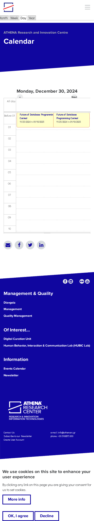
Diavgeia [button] (9, 303)
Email (8, 245)
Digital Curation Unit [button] (17, 339)
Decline (47, 516)
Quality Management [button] (18, 316)
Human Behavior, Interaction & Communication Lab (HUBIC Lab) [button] (47, 345)
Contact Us (9, 432)
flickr (81, 281)
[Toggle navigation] (87, 7)
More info (16, 499)
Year (32, 18)
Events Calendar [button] (15, 369)
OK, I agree (18, 516)
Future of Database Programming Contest (67, 116)
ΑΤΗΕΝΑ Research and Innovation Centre (36, 32)
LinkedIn (41, 245)
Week (14, 18)
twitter (76, 281)
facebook (65, 281)
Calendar (19, 41)
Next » (74, 98)
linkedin (70, 281)
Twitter (30, 245)
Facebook (19, 245)
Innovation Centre (29, 7)
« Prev (20, 98)
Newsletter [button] (11, 375)
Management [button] (13, 309)
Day (23, 18)
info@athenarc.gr (66, 432)
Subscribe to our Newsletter (18, 436)
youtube (87, 281)
